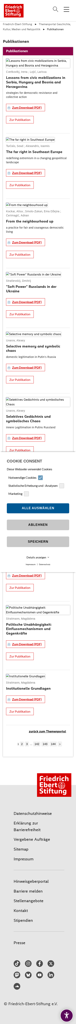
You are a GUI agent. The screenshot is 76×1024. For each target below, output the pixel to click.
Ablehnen (38, 525)
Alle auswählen (38, 508)
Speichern (38, 541)
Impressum (30, 564)
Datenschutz (44, 564)
